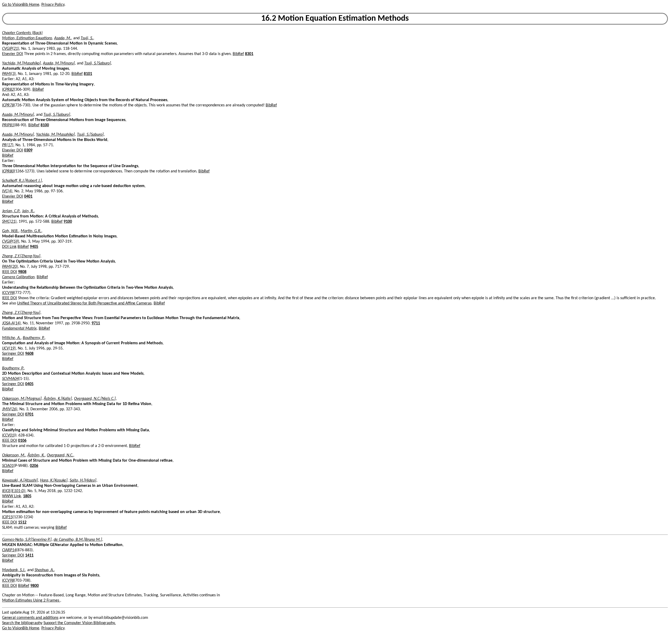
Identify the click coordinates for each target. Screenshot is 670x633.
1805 (27, 496)
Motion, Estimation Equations (27, 38)
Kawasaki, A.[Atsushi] (20, 480)
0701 (29, 414)
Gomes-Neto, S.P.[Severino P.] (27, 540)
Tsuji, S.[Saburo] (97, 63)
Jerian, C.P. (11, 211)
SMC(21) (9, 222)
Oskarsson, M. (13, 455)
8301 (249, 54)
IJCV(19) (9, 348)
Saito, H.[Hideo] (83, 480)
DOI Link (9, 247)
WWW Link (11, 496)
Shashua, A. (44, 570)
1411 (29, 555)
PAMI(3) (9, 74)
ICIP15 (7, 517)
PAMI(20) (10, 267)
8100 (45, 125)
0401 (28, 196)
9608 (29, 354)
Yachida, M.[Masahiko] (21, 63)
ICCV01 (8, 435)
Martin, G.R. (31, 231)
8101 (88, 74)
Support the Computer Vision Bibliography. (79, 623)
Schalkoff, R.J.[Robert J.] (22, 181)
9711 (96, 323)
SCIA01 (8, 466)
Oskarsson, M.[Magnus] (22, 399)
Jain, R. (28, 211)
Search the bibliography (22, 623)
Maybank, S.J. (13, 570)
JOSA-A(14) (11, 323)
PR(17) (7, 145)
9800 (34, 586)
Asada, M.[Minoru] (59, 63)
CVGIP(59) (10, 241)
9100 (68, 222)
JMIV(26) (9, 409)
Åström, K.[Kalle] (58, 399)
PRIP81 (8, 125)
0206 (34, 466)
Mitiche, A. (11, 338)
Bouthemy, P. (33, 338)
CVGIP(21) (10, 49)
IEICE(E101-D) (13, 491)
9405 (34, 247)
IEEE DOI (9, 272)
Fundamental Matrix (19, 328)
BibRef (238, 54)
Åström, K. (36, 455)
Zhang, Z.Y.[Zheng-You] (21, 256)
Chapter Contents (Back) (22, 33)
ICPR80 (8, 171)
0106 (22, 441)
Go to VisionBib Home (20, 5)
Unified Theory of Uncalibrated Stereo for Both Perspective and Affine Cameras (84, 303)
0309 (28, 150)
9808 (22, 272)
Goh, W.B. (10, 231)
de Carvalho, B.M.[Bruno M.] (78, 540)
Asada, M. (62, 38)
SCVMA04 (10, 379)
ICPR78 (8, 105)
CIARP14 (9, 550)
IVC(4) (7, 191)
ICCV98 (8, 293)
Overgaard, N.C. (60, 455)
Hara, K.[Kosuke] (54, 480)
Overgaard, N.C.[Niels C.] (95, 399)
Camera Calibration (18, 277)
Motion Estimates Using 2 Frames (31, 600)
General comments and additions (30, 618)
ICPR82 (8, 90)
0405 (29, 384)
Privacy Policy (52, 5)
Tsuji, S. (87, 38)
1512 (22, 522)
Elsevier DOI (12, 54)
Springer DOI (13, 354)
